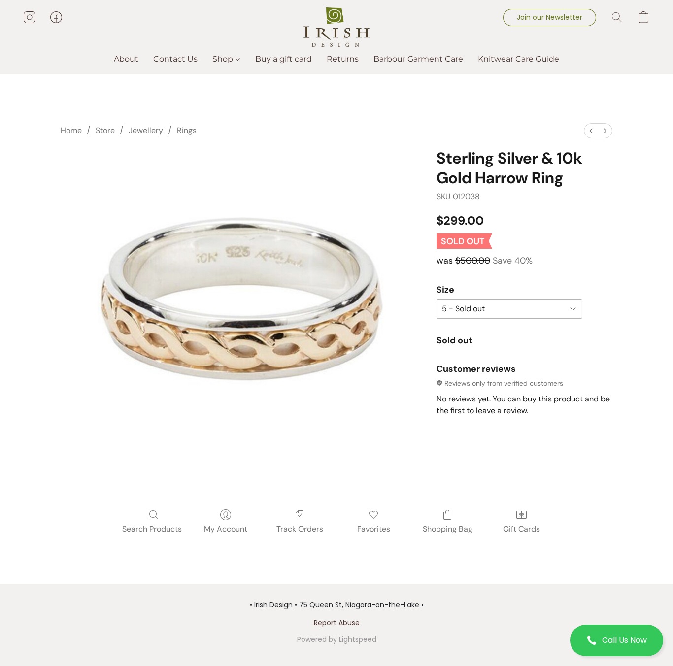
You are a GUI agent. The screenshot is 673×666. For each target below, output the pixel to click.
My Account (225, 529)
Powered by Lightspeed (336, 639)
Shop (223, 59)
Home (71, 130)
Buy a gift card (283, 59)
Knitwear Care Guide (518, 59)
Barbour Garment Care (418, 59)
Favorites (373, 529)
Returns (343, 59)
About (126, 59)
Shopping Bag (447, 529)
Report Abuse (337, 623)
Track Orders (299, 529)
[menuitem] (591, 131)
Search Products (152, 529)
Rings (187, 130)
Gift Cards (521, 529)
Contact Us (175, 59)
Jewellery (146, 130)
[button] (616, 640)
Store (105, 130)
